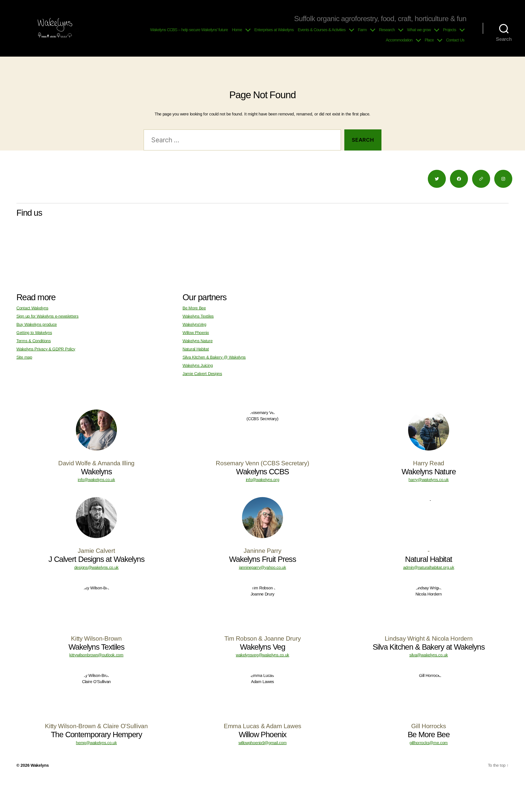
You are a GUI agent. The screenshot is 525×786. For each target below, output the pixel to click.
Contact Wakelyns (32, 308)
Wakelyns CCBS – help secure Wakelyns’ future (189, 29)
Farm (362, 29)
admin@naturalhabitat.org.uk (428, 567)
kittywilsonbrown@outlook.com (96, 655)
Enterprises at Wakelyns (274, 29)
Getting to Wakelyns (34, 332)
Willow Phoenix (196, 332)
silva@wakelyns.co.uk (428, 655)
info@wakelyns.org (262, 479)
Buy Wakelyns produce (36, 324)
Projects (449, 29)
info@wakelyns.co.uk (96, 479)
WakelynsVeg (194, 324)
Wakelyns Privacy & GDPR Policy (45, 349)
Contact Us (455, 40)
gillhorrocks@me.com (429, 742)
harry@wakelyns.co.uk (429, 479)
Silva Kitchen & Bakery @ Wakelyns (214, 357)
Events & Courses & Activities (322, 29)
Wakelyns (40, 765)
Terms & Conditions (33, 341)
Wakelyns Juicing (198, 365)
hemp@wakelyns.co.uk (96, 742)
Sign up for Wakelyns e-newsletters (47, 316)
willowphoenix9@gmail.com (263, 742)
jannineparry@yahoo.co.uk (262, 567)
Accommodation (399, 40)
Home (237, 29)
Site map (24, 357)
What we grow (419, 29)
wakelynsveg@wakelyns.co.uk (262, 655)
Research (387, 29)
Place (429, 40)
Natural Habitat (196, 349)
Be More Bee (194, 308)
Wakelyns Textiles (198, 316)
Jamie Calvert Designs (202, 373)
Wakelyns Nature (198, 341)
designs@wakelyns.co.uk (96, 567)
